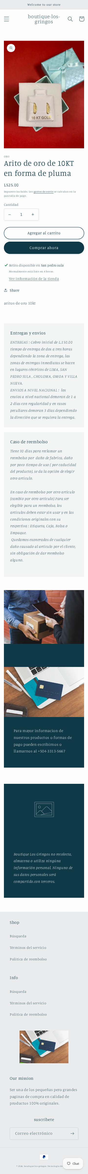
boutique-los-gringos (35, 1166)
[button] (6, 19)
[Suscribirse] (72, 1134)
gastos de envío (44, 191)
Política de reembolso (28, 959)
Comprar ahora (44, 247)
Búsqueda (18, 936)
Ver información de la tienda (34, 278)
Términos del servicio (28, 947)
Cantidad (11, 205)
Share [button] (15, 290)
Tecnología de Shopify (59, 1166)
